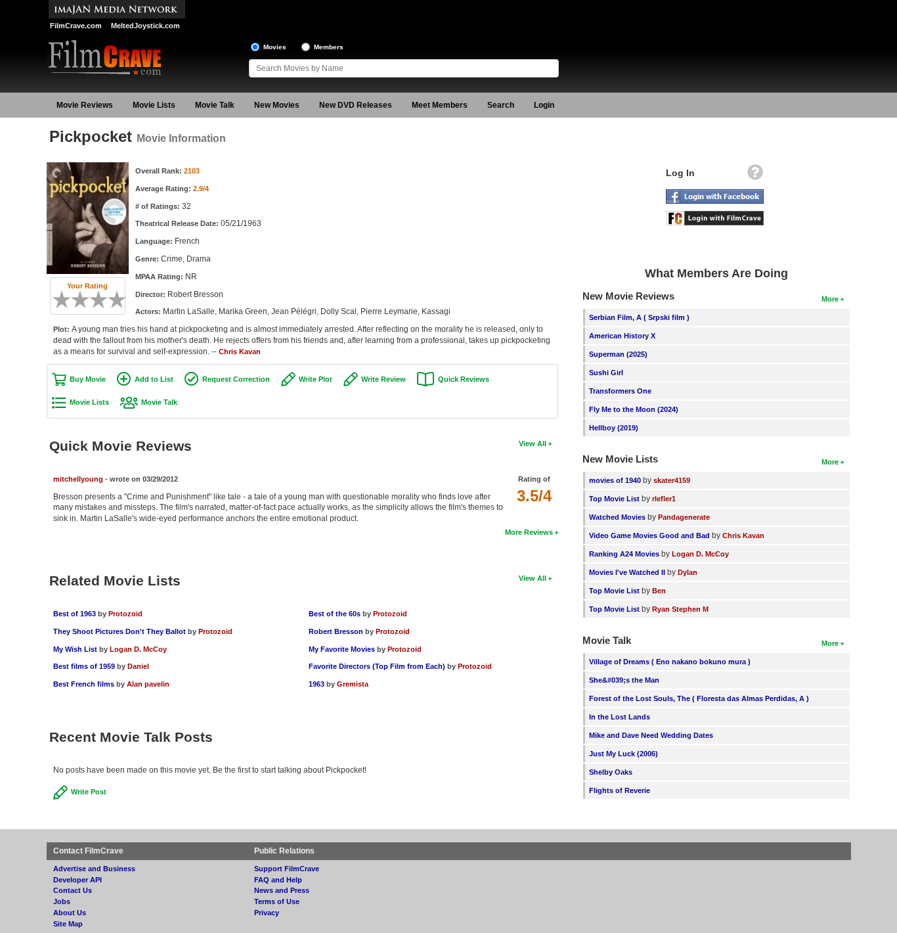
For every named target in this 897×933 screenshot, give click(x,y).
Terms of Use (276, 901)
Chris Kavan (240, 351)
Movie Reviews (84, 105)
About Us (69, 913)
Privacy (266, 913)
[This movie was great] (112, 299)
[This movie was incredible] (121, 299)
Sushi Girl (606, 372)
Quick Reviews (463, 379)
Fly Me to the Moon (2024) (633, 409)
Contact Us (72, 890)
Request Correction (236, 379)
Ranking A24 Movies (624, 554)
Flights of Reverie (619, 790)
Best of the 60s (335, 614)
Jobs (61, 901)
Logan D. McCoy (138, 649)
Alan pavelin (148, 684)
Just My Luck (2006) (623, 754)
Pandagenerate (684, 517)
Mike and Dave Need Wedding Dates (651, 735)
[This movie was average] (84, 299)
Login (544, 105)
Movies (274, 47)
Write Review (383, 379)
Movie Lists (154, 105)
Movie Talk (214, 105)
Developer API (77, 880)
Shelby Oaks (610, 772)
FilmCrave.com (76, 26)
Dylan (687, 572)
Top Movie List (614, 499)
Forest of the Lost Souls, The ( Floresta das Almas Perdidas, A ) (699, 698)
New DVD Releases (355, 105)
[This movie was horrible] (66, 299)
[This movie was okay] (93, 299)
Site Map (68, 924)
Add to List (154, 379)
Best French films (83, 684)
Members (328, 47)
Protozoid (125, 614)
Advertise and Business (94, 869)
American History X (622, 336)
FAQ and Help (278, 880)
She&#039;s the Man (624, 680)
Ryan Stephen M (680, 609)
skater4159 (671, 480)
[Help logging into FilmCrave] (755, 175)
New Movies (276, 105)
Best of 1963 (74, 614)
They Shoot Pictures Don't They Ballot (119, 631)
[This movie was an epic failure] (57, 299)
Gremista (352, 684)
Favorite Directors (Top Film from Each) (377, 666)
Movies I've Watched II (627, 572)
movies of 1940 (615, 480)
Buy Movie (88, 379)
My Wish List (75, 649)
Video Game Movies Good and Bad (649, 535)
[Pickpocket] (88, 166)
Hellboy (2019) (613, 428)
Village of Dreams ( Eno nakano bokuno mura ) (670, 662)
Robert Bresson (336, 631)
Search (500, 105)
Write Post (88, 792)
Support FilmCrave (286, 869)
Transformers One (620, 391)
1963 (316, 684)
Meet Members (440, 105)
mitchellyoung (78, 479)
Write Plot (315, 379)
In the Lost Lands (619, 717)
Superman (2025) (618, 354)
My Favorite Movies (342, 649)
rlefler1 (664, 499)
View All (532, 443)
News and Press (281, 890)
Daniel (138, 666)
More (830, 299)
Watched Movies (617, 517)
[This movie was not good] (75, 299)
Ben (659, 591)
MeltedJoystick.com (145, 26)
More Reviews (529, 532)
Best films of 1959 (84, 666)
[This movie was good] (103, 299)
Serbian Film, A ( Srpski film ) (639, 317)
